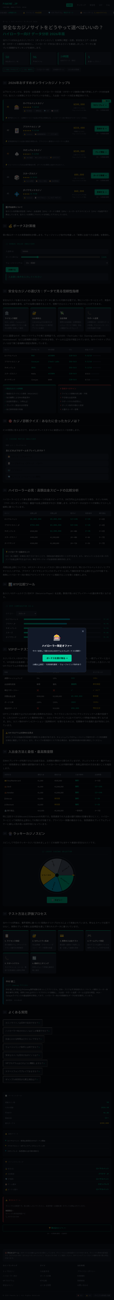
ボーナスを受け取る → (57, 658)
